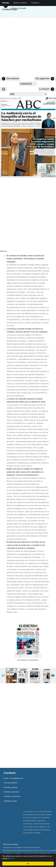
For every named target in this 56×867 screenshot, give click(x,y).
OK (28, 863)
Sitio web (52, 98)
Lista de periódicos (10, 783)
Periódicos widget (9, 9)
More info (11, 858)
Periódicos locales (10, 801)
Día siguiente (42, 78)
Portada (5, 3)
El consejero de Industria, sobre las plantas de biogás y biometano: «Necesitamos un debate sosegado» (25, 259)
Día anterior (12, 78)
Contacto (35, 3)
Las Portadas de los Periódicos (27, 660)
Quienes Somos (20, 3)
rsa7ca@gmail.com (16, 778)
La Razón (44, 89)
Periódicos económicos (12, 796)
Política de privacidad (10, 844)
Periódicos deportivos (11, 792)
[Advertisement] (28, 47)
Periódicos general (10, 787)
